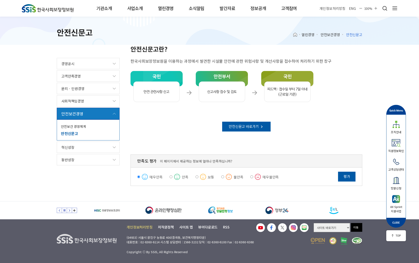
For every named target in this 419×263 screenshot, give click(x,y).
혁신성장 (67, 147)
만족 (185, 177)
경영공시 (67, 63)
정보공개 (258, 8)
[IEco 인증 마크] (344, 241)
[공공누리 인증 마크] (318, 241)
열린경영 (165, 8)
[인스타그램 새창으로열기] (293, 227)
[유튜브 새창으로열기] (260, 227)
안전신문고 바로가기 (244, 126)
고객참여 (289, 8)
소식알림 (196, 8)
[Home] (296, 35)
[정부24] (277, 210)
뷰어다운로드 (208, 227)
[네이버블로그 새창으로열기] (304, 227)
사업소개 (135, 8)
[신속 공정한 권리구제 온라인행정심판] (163, 210)
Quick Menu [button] (396, 110)
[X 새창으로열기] (282, 227)
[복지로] (334, 210)
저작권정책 (166, 227)
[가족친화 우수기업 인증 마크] (333, 240)
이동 (356, 227)
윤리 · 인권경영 (72, 88)
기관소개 (104, 8)
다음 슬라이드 (69, 210)
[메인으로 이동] (48, 8)
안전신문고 (69, 133)
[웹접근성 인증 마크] (357, 241)
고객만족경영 (71, 76)
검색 (384, 8)
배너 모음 (74, 210)
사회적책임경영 (72, 101)
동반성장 (67, 159)
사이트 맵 (186, 227)
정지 (64, 210)
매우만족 (155, 177)
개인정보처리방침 (332, 8)
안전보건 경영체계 (73, 126)
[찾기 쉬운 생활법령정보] (220, 210)
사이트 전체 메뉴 (394, 8)
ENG (352, 8)
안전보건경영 (330, 34)
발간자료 (227, 8)
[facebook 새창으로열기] (271, 227)
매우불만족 (271, 177)
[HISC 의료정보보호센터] (107, 210)
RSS (226, 227)
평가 (346, 176)
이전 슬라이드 (59, 210)
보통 (211, 177)
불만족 (238, 177)
